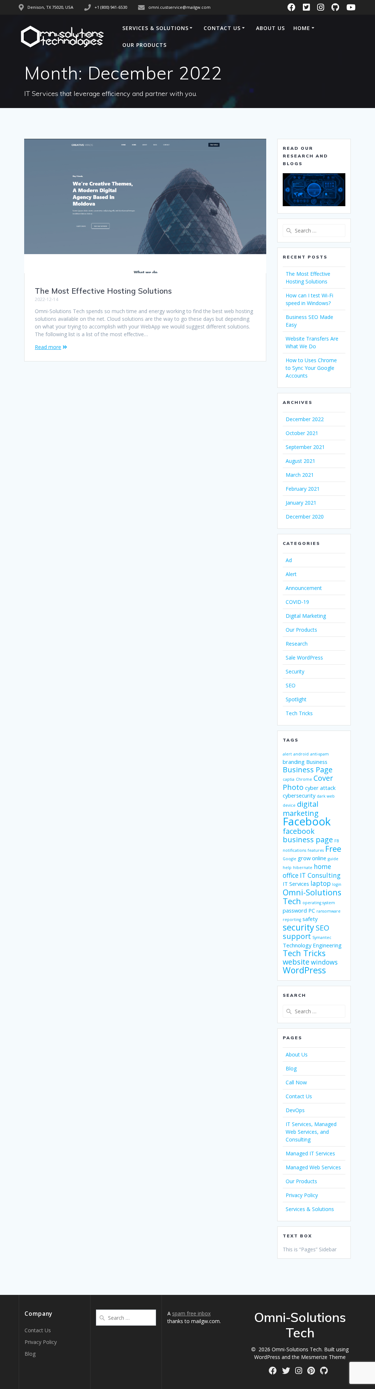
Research (297, 643)
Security (295, 671)
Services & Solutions (155, 28)
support (297, 936)
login (336, 884)
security (298, 927)
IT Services (296, 883)
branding (294, 761)
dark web (326, 796)
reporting (292, 919)
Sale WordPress (304, 657)
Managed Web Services (313, 1167)
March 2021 (300, 474)
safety (310, 918)
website (296, 962)
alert (287, 754)
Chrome (304, 779)
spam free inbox (191, 1313)
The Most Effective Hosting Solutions (103, 291)
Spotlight (296, 699)
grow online (312, 858)
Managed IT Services (310, 1153)
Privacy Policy (302, 1195)
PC (311, 910)
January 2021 (301, 502)
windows (324, 962)
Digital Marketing (306, 615)
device (289, 805)
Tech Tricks (299, 713)
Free (333, 848)
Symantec (321, 937)
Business (316, 761)
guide (333, 858)
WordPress (304, 970)
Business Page (308, 770)
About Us (270, 28)
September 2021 (305, 446)
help (287, 867)
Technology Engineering (312, 945)
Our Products (144, 44)
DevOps (295, 1110)
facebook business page (308, 835)
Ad (289, 560)
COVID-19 (297, 601)
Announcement (304, 587)
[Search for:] (314, 230)
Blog (291, 1068)
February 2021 (303, 488)
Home (301, 28)
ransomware (328, 911)
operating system (318, 902)
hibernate (302, 867)
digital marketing (301, 808)
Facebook (307, 821)
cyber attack (320, 787)
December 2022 (305, 419)
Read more (48, 346)
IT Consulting (320, 875)
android (301, 754)
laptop (321, 883)
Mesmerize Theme (323, 1356)
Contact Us (222, 28)
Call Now (296, 1082)
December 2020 (305, 516)
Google (289, 858)
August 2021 (300, 460)
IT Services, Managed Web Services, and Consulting (311, 1132)
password (295, 910)
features (316, 850)
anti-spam (319, 754)
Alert (291, 574)
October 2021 (302, 433)
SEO (291, 685)
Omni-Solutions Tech (312, 896)
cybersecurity (299, 795)
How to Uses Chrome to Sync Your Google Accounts (311, 368)
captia (288, 779)
